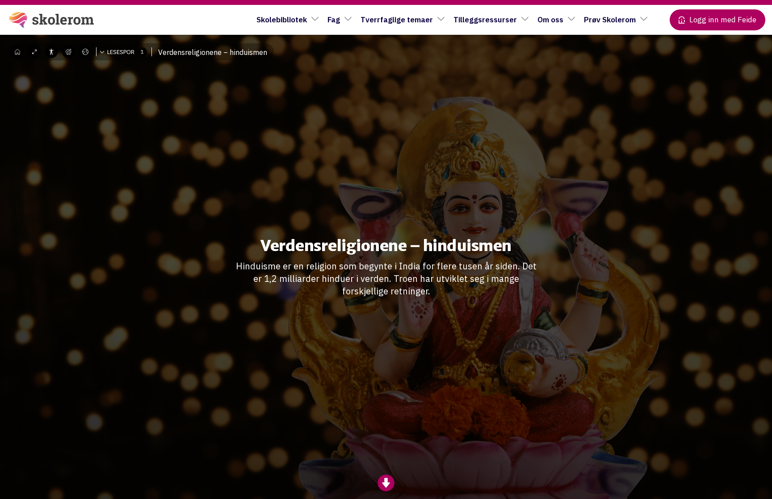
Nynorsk (92, 78)
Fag (333, 20)
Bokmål (91, 65)
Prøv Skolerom (610, 20)
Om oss (550, 20)
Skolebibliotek (281, 20)
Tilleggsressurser (485, 20)
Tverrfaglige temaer (397, 20)
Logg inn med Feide (722, 20)
